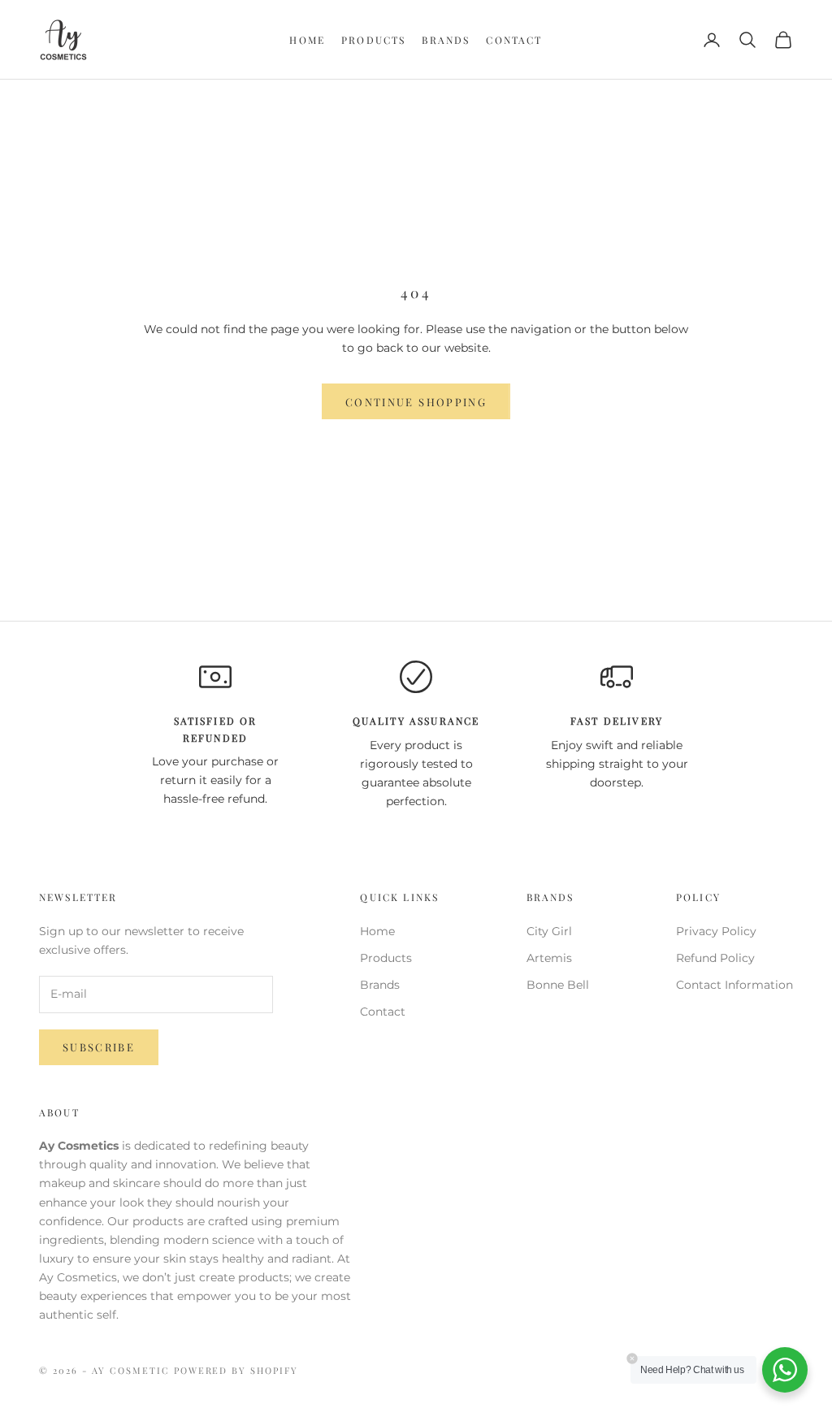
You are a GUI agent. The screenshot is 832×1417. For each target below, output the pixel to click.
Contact (514, 39)
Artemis (549, 958)
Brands (446, 39)
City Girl (549, 931)
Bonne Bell (557, 984)
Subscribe (99, 1047)
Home (307, 39)
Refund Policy (715, 958)
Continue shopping (416, 402)
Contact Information (734, 984)
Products (373, 39)
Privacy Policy (716, 931)
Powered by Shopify (236, 1370)
